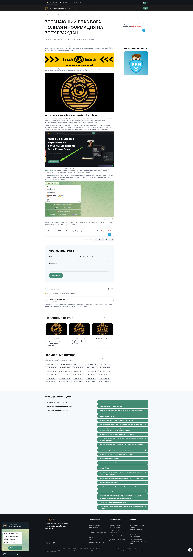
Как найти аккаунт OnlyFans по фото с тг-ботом (79, 341)
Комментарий (53, 263)
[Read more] (56, 329)
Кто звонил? (63, 2)
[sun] (141, 3)
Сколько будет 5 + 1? (86, 256)
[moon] (147, 3)
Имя (50, 256)
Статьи (54, 14)
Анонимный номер (75, 2)
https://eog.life (49, 170)
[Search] (145, 8)
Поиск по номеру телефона (57, 8)
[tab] (66, 406)
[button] (27, 523)
